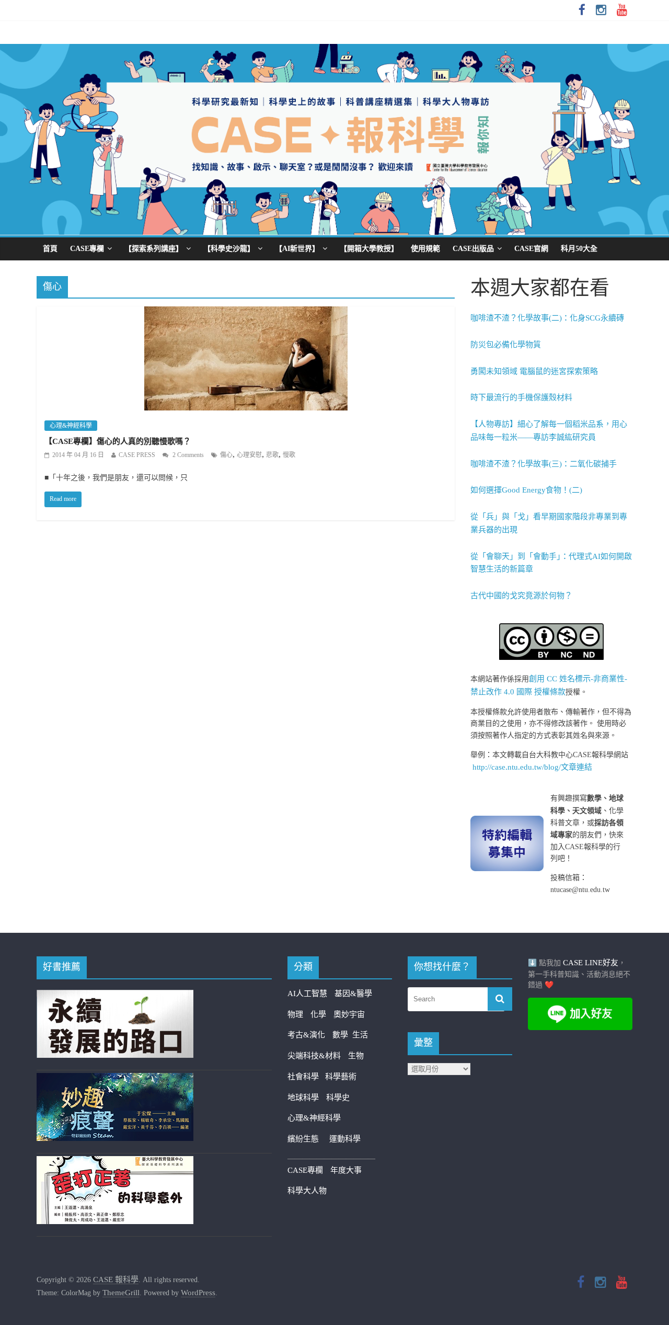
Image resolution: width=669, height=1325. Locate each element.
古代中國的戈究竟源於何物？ (521, 595)
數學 (342, 1035)
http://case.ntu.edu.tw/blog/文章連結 (532, 767)
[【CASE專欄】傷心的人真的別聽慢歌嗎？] (246, 313)
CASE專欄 (87, 249)
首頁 (50, 249)
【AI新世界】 (297, 249)
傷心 (226, 455)
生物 (356, 1056)
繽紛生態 (308, 1139)
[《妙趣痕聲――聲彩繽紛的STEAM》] (115, 1079)
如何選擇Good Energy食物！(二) (526, 490)
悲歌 (272, 455)
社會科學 (306, 1076)
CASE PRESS (137, 455)
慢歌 (289, 455)
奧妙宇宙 (349, 1014)
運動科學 (345, 1139)
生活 (360, 1035)
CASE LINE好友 (590, 962)
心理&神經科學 (71, 425)
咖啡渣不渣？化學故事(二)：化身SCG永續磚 (547, 318)
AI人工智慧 (307, 993)
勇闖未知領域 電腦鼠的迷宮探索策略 (534, 371)
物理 (295, 1014)
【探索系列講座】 (153, 249)
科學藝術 (340, 1076)
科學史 (338, 1097)
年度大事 (346, 1170)
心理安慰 (249, 455)
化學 (318, 1014)
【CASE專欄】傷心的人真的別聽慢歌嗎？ (117, 441)
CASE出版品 (473, 249)
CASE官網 (531, 249)
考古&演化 (306, 1035)
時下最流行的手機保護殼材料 (521, 397)
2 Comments (187, 455)
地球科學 (303, 1097)
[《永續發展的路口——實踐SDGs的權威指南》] (115, 996)
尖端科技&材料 (314, 1056)
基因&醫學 (353, 993)
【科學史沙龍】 (229, 249)
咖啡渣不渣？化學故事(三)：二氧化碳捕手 (543, 464)
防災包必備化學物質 (505, 344)
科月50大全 (579, 249)
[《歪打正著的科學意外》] (115, 1162)
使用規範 (425, 249)
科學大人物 (307, 1190)
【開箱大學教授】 (369, 249)
